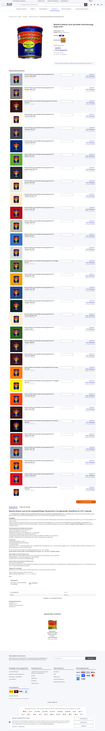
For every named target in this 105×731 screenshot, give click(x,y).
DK (35, 714)
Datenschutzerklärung (48, 724)
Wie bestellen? (12, 679)
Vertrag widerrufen (13, 695)
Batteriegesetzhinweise (59, 681)
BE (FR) (68, 711)
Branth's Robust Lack (64, 32)
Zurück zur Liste (13, 16)
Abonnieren (91, 658)
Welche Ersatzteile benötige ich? (16, 674)
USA (59, 714)
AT (31, 711)
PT (71, 714)
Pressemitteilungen (13, 671)
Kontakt (33, 675)
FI (82, 714)
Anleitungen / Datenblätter (15, 676)
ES (29, 714)
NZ (53, 714)
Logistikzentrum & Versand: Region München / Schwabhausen (39, 672)
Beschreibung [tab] (13, 507)
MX (65, 714)
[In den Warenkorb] (10, 21)
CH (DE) (38, 711)
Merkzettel (33, 680)
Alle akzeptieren (84, 718)
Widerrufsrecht (35, 683)
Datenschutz (22, 726)
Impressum (14, 726)
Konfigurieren (83, 722)
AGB (55, 674)
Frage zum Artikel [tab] (25, 507)
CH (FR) (46, 711)
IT (24, 714)
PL (41, 714)
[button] (91, 4)
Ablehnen (83, 726)
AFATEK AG (54, 702)
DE (25, 711)
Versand (64, 54)
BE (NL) (61, 711)
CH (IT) (53, 711)
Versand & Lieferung (58, 679)
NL (75, 711)
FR (81, 711)
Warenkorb (34, 678)
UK (47, 714)
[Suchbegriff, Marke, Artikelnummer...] (85, 4)
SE (77, 714)
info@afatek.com (65, 0)
